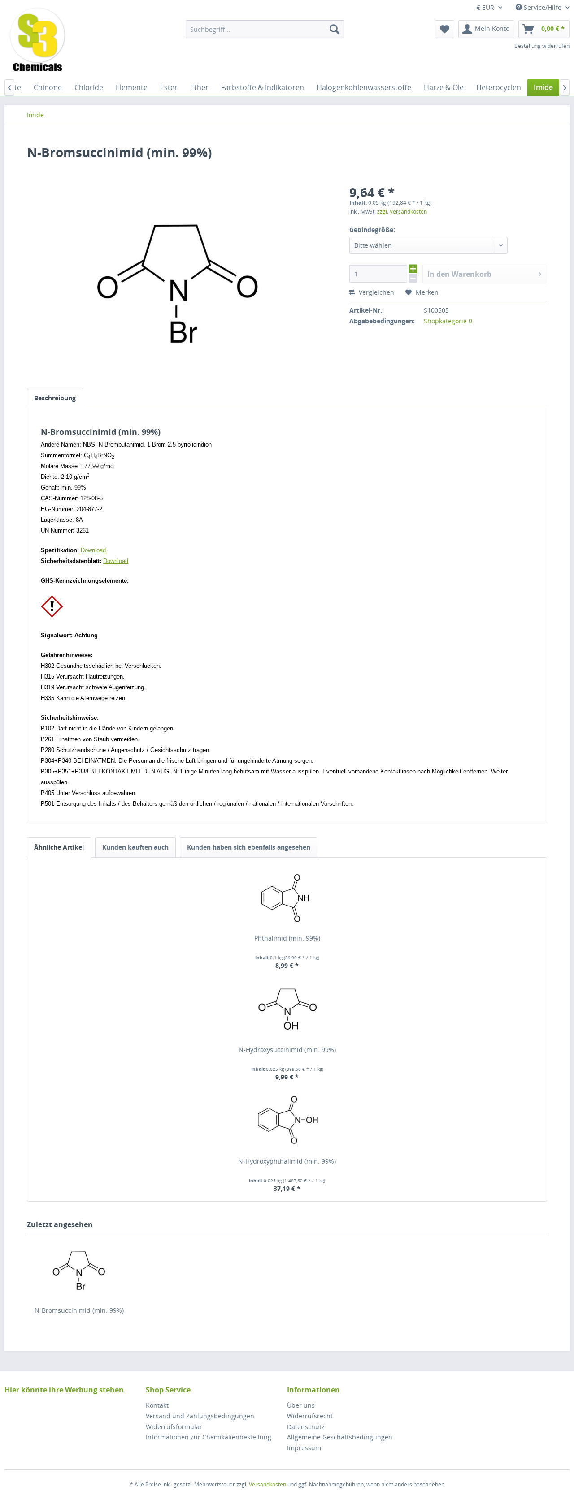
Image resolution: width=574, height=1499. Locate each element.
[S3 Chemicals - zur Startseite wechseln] (37, 40)
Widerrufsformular (174, 1426)
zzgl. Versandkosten (402, 211)
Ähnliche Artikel (59, 847)
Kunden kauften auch (135, 847)
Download (93, 550)
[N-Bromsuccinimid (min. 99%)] (79, 1270)
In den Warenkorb (459, 274)
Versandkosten (267, 1484)
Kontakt (157, 1405)
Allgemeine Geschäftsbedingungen (339, 1437)
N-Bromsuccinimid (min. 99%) (79, 1310)
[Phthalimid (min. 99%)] (287, 898)
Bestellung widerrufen (542, 46)
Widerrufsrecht (310, 1416)
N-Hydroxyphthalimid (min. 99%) (287, 1161)
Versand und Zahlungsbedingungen (200, 1416)
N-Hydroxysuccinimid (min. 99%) (287, 1049)
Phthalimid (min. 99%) (287, 938)
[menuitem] (265, 29)
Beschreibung (55, 398)
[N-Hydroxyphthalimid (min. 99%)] (287, 1121)
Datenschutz (306, 1426)
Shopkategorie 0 (448, 321)
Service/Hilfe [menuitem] (542, 7)
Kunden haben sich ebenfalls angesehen (248, 847)
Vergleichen (375, 292)
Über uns (301, 1405)
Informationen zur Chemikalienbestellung (208, 1437)
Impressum (304, 1447)
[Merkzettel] (444, 29)
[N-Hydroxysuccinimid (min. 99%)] (287, 1009)
